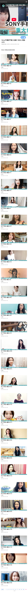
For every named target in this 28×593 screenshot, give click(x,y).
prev (3, 589)
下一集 (23, 37)
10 (23, 589)
